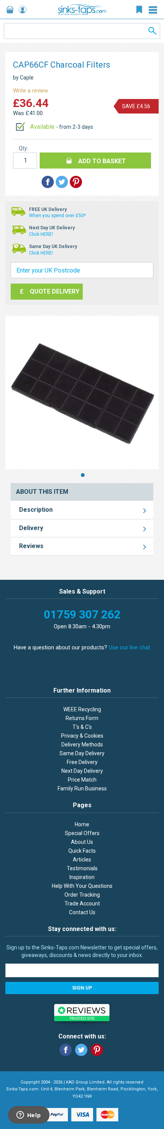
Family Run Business (82, 788)
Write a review (30, 90)
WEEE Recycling (82, 709)
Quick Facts (82, 851)
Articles (82, 859)
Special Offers (82, 833)
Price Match (82, 780)
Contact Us (82, 912)
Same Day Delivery (82, 753)
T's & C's (82, 727)
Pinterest (97, 1050)
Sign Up (82, 988)
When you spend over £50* (57, 215)
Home (82, 824)
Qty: (23, 148)
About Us (82, 842)
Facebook (65, 1050)
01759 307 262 (82, 614)
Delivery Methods (82, 744)
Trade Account (82, 903)
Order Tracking (82, 895)
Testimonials (82, 868)
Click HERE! (41, 234)
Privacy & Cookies (82, 736)
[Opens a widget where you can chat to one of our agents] (29, 1115)
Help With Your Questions (82, 886)
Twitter (81, 1050)
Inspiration (82, 877)
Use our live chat (129, 647)
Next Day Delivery (82, 771)
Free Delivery (82, 762)
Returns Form (82, 718)
